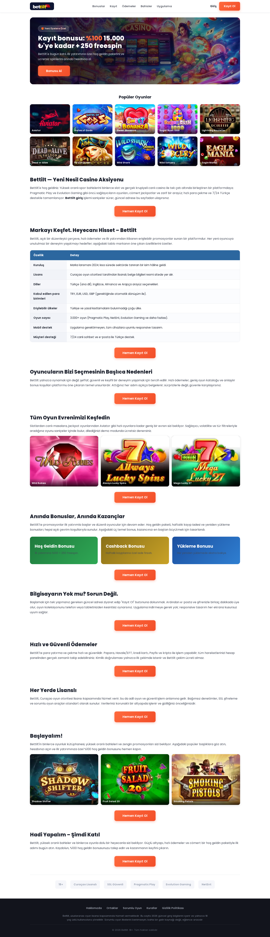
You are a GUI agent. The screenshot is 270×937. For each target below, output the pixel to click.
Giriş (213, 6)
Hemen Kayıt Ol (135, 211)
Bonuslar (98, 6)
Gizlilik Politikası (173, 908)
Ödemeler (129, 6)
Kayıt (113, 6)
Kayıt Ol (229, 6)
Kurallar (152, 908)
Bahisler (146, 6)
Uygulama (164, 6)
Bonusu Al (54, 71)
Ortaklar (112, 908)
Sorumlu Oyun (132, 908)
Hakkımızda (94, 908)
